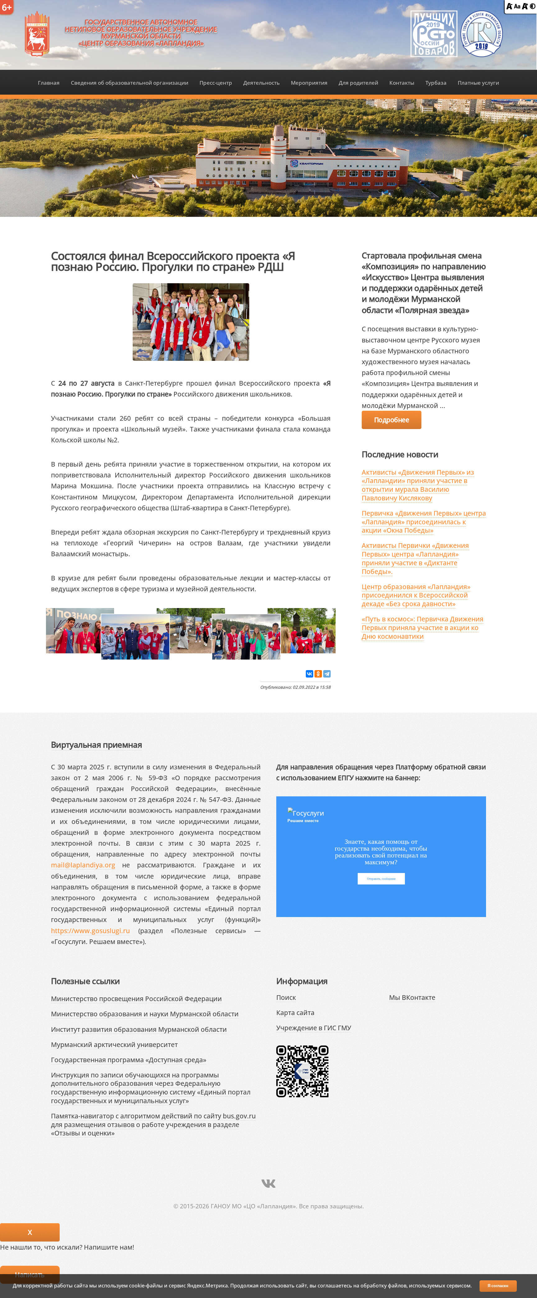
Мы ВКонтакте (412, 997)
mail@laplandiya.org (83, 864)
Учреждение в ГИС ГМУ (313, 1027)
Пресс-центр (216, 82)
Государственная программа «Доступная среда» (128, 1059)
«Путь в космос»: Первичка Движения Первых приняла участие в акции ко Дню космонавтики (423, 627)
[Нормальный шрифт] (517, 6)
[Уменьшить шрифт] (509, 6)
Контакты (401, 82)
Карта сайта (295, 1012)
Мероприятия (309, 82)
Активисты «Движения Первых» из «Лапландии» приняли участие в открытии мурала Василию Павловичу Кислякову (418, 485)
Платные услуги (478, 82)
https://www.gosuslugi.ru (90, 930)
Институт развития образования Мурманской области (139, 1029)
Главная (49, 82)
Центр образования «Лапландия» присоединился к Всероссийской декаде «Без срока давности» (416, 595)
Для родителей (358, 82)
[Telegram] (327, 674)
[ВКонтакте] (309, 674)
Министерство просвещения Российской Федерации (136, 998)
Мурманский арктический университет (114, 1044)
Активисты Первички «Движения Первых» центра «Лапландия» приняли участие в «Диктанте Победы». (415, 558)
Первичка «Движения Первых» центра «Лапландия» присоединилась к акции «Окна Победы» (424, 521)
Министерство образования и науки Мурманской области (145, 1013)
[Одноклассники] (318, 674)
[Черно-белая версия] (533, 6)
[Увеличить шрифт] (525, 6)
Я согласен (498, 1285)
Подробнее (391, 419)
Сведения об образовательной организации (129, 82)
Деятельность (261, 82)
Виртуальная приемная (96, 744)
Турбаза (436, 82)
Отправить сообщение (381, 878)
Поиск (286, 997)
